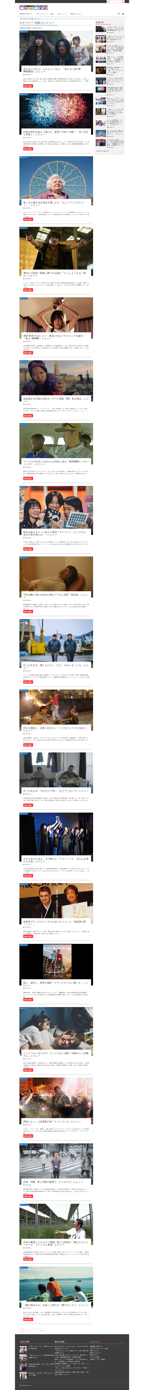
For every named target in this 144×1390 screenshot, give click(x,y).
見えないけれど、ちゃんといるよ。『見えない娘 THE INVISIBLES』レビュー (52, 70)
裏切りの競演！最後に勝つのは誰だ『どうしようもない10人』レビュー (54, 274)
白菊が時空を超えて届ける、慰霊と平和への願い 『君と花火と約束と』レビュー (55, 133)
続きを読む (28, 86)
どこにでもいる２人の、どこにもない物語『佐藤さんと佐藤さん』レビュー (55, 1054)
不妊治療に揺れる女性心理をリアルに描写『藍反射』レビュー (55, 596)
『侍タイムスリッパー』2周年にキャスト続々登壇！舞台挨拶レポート (115, 37)
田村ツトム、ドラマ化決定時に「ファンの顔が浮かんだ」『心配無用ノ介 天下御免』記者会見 (115, 59)
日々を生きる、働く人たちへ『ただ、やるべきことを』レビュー (56, 666)
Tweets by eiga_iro (102, 151)
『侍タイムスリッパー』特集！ (45, 14)
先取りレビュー (63, 14)
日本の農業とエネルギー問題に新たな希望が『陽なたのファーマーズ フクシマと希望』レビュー (55, 1243)
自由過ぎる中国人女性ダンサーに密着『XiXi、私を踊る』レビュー (56, 400)
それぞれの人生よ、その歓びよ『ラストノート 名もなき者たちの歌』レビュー (56, 860)
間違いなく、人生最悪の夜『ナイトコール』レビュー (52, 1121)
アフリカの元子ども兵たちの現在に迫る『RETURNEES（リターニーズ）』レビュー (56, 463)
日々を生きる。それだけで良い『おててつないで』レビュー (56, 790)
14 (40, 1330)
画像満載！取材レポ (25, 14)
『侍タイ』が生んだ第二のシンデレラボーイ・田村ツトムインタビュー (115, 79)
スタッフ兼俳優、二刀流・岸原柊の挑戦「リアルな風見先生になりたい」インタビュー (115, 122)
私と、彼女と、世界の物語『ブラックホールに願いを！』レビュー (55, 984)
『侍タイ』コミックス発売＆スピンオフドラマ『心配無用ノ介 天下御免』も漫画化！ (115, 111)
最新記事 (100, 22)
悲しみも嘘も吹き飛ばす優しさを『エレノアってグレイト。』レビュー (53, 203)
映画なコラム (94, 1355)
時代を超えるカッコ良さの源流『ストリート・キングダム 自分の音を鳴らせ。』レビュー (55, 533)
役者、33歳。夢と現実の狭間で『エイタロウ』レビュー (53, 1181)
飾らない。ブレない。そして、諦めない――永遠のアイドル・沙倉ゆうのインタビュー (115, 100)
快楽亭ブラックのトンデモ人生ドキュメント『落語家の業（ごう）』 (54, 923)
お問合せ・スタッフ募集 (97, 1359)
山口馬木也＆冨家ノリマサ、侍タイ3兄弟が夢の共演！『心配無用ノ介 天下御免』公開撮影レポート (115, 142)
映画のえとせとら (76, 14)
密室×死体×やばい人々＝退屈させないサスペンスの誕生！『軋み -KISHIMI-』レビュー (54, 337)
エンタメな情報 (94, 1357)
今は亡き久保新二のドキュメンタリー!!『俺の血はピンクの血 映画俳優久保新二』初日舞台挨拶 (115, 48)
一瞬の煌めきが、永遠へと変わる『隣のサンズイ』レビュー (55, 1305)
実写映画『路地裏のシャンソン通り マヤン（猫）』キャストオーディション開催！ (115, 69)
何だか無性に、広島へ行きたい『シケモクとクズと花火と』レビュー (55, 729)
